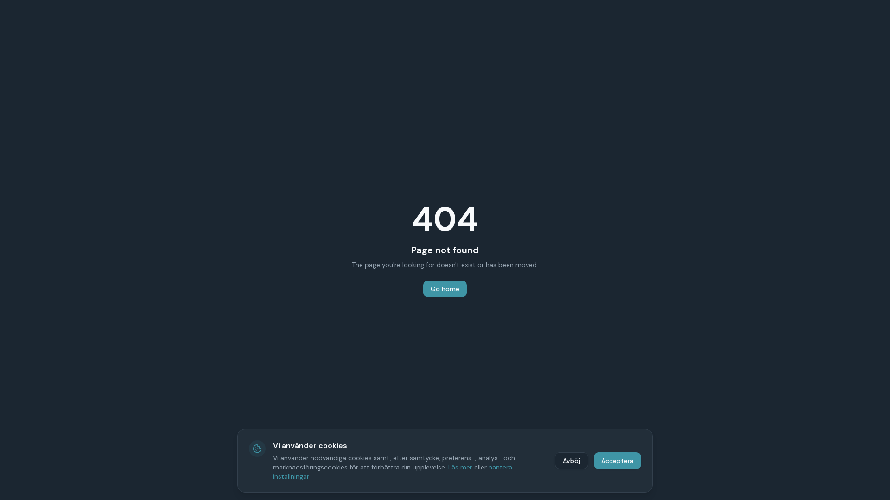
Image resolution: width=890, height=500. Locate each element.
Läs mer (460, 467)
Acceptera (617, 460)
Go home (445, 289)
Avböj (571, 460)
